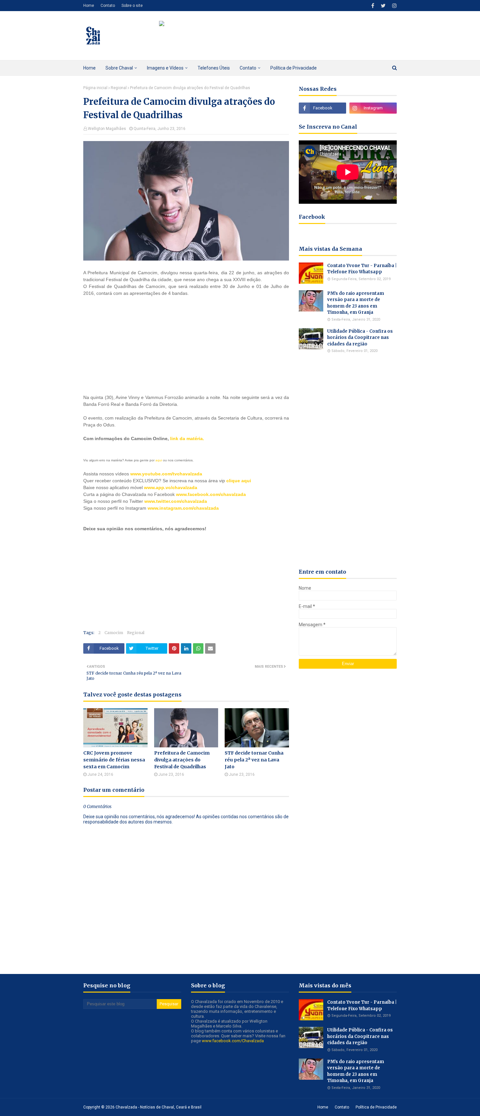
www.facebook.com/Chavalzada (233, 1040)
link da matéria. (187, 438)
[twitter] (383, 5)
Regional (119, 88)
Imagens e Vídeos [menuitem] (165, 68)
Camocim (113, 632)
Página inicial (95, 88)
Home (88, 5)
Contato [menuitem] (248, 68)
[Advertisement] (132, 344)
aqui (158, 460)
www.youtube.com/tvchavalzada (166, 473)
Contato (108, 5)
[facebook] (373, 5)
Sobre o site (132, 5)
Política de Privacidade (376, 1107)
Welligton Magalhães (107, 128)
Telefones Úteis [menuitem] (214, 68)
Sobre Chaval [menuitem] (119, 68)
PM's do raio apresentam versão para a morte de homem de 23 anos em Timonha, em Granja (355, 303)
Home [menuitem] (89, 68)
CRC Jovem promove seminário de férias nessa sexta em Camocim (114, 760)
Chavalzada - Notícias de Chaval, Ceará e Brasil (158, 1107)
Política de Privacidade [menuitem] (293, 68)
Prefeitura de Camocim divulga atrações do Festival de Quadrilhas (182, 760)
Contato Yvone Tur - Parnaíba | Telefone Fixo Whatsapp (362, 269)
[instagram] (394, 5)
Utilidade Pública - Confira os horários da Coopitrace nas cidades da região (360, 337)
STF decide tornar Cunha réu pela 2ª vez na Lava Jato (254, 760)
